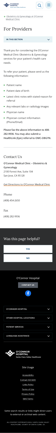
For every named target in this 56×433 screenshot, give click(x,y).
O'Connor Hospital (16, 309)
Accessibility (28, 375)
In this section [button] (14, 39)
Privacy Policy (28, 394)
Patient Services (14, 326)
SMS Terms (28, 398)
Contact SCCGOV (28, 380)
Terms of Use (28, 389)
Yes (28, 249)
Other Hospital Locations (20, 317)
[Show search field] (39, 5)
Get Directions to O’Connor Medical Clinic (27, 184)
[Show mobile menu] (48, 5)
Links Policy (28, 384)
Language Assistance (17, 335)
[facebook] (28, 293)
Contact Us (28, 285)
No (28, 258)
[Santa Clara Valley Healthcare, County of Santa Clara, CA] (15, 5)
